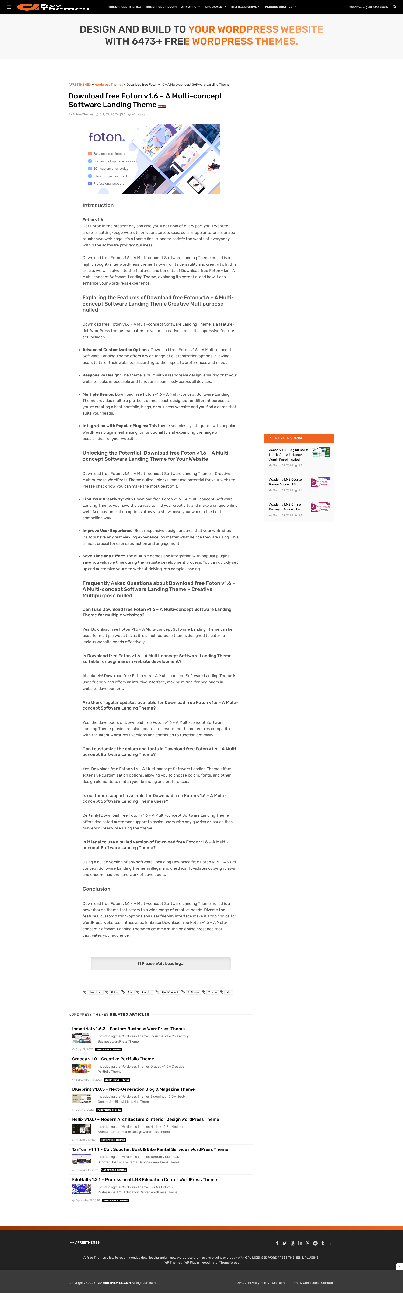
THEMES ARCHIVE (243, 7)
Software (193, 992)
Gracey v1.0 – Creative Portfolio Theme (113, 1058)
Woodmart (209, 1263)
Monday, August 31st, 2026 (368, 7)
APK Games (213, 7)
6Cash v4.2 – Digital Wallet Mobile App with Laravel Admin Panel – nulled (288, 455)
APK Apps (189, 7)
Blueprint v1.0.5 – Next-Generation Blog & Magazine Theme (133, 1089)
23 (300, 465)
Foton (114, 992)
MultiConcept (170, 992)
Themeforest (229, 1263)
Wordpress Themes (108, 1049)
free (130, 992)
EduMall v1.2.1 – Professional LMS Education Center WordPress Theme (144, 1179)
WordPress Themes (124, 7)
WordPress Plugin (161, 7)
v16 (228, 992)
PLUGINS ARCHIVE (278, 7)
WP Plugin (191, 1263)
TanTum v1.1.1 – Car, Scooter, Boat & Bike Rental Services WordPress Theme (150, 1149)
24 (300, 515)
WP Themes (173, 1263)
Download (95, 992)
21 (300, 490)
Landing (147, 992)
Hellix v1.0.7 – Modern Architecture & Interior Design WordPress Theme (145, 1119)
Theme (212, 992)
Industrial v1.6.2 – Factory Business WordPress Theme (128, 1028)
